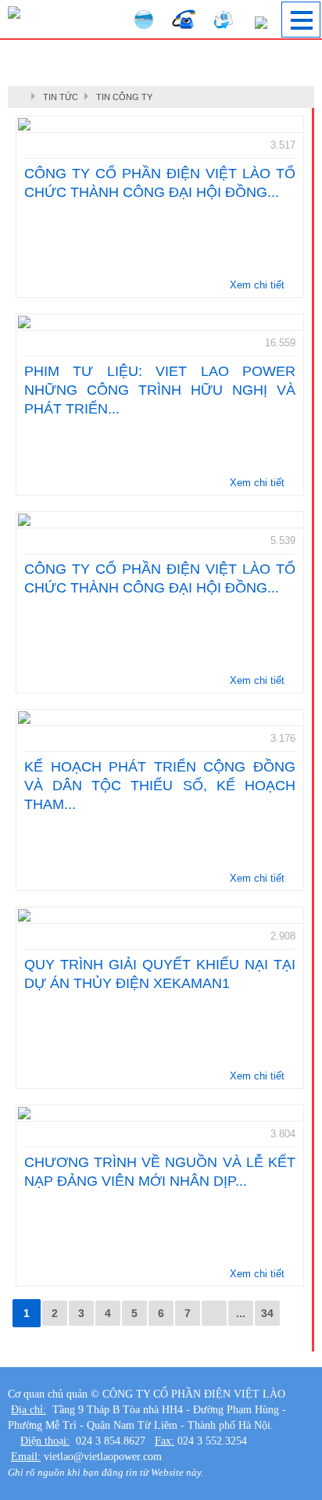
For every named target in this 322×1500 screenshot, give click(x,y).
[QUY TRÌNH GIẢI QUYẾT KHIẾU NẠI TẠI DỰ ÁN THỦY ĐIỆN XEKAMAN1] (160, 915)
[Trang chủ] (23, 97)
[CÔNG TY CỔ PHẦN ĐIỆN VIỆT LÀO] (14, 10)
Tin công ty (124, 97)
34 (267, 1313)
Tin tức (60, 97)
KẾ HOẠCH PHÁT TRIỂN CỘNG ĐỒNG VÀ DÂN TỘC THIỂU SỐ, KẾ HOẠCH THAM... (159, 785)
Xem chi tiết (259, 285)
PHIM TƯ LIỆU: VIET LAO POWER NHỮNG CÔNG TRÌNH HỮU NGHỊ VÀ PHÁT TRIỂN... (159, 390)
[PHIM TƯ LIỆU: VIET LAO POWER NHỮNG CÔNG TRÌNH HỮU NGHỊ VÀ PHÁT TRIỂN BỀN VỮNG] (160, 322)
